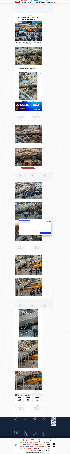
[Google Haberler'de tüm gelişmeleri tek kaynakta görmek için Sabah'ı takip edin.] (28, 107)
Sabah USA (16, 437)
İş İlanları (15, 418)
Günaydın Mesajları (44, 428)
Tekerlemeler (43, 419)
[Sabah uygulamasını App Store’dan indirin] (19, 399)
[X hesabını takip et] (51, 0)
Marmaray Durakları (44, 430)
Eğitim (37, 2)
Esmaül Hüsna (44, 433)
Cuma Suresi (34, 418)
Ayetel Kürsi (34, 420)
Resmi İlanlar (43, 2)
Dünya (40, 2)
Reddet (24, 221)
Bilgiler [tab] (31, 224)
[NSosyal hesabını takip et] (52, 0)
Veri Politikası (15, 417)
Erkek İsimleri (34, 432)
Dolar (14, 434)
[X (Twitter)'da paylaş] (29, 22)
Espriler (43, 418)
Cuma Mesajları (44, 435)
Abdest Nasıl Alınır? (35, 430)
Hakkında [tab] (47, 224)
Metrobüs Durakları (35, 428)
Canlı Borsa (25, 417)
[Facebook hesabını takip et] (50, 0)
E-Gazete (27, 437)
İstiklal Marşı (43, 434)
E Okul (24, 418)
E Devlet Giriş (25, 419)
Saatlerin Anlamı (44, 431)
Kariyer (54, 437)
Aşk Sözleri (34, 429)
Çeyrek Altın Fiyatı (16, 428)
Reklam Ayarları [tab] (39, 224)
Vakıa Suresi (43, 417)
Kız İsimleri (34, 434)
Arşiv (30, 437)
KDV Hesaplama (25, 429)
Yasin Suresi (34, 419)
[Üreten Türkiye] (40, 1)
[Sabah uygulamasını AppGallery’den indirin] (37, 399)
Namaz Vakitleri (16, 421)
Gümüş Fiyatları (16, 433)
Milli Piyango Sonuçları (26, 431)
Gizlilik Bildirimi (45, 437)
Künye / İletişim (50, 437)
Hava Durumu (25, 421)
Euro (14, 435)
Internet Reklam (39, 437)
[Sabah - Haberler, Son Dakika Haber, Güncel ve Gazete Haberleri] (17, 1)
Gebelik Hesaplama (26, 428)
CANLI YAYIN (49, 0)
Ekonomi (31, 2)
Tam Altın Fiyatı (16, 430)
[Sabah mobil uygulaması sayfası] (16, 395)
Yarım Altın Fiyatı (16, 429)
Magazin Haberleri (26, 434)
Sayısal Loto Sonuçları (26, 432)
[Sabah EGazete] (53, 426)
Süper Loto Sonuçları (26, 430)
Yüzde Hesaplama (35, 417)
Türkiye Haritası (25, 433)
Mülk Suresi (43, 421)
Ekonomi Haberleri (26, 435)
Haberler (15, 420)
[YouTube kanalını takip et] (55, 0)
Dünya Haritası (34, 435)
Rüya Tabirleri (25, 420)
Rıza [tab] (22, 224)
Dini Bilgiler (43, 432)
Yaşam (34, 2)
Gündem (28, 2)
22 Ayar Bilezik (16, 432)
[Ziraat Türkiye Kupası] (54, 3)
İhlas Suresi (43, 420)
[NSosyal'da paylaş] (34, 22)
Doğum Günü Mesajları (44, 429)
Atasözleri (34, 431)
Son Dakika (24, 2)
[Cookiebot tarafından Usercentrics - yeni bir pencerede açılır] (47, 221)
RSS (23, 437)
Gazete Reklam (34, 437)
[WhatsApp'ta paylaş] (39, 22)
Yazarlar (48, 2)
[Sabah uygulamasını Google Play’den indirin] (28, 399)
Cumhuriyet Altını (16, 431)
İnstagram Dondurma (35, 421)
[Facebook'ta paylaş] (24, 22)
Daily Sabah (20, 437)
